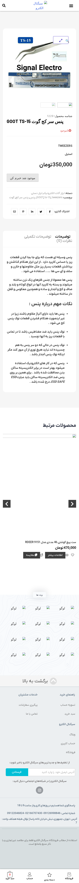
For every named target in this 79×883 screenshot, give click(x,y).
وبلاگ (72, 734)
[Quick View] (66, 555)
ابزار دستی (36, 193)
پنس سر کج (22, 197)
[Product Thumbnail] (60, 40)
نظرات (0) (64, 241)
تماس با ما (32, 714)
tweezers (57, 197)
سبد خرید (69, 714)
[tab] (62, 237)
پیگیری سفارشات (28, 705)
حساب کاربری (68, 743)
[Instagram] (39, 790)
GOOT (39, 197)
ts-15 (47, 197)
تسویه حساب (67, 705)
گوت (11, 197)
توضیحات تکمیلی (37, 237)
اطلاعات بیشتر (55, 555)
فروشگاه (70, 752)
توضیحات (62, 237)
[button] (71, 5)
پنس (32, 197)
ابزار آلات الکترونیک (54, 193)
